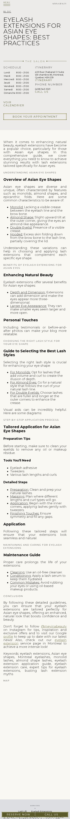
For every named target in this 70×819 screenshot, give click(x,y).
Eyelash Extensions (41, 811)
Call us (41, 91)
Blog (7, 11)
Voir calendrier (13, 104)
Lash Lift (22, 811)
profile (8, 637)
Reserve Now (18, 814)
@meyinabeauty (54, 626)
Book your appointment (35, 116)
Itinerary (43, 80)
